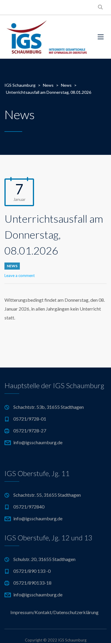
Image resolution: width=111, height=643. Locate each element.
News (12, 266)
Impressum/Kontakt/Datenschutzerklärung (54, 612)
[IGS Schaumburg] (46, 37)
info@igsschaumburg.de (37, 442)
